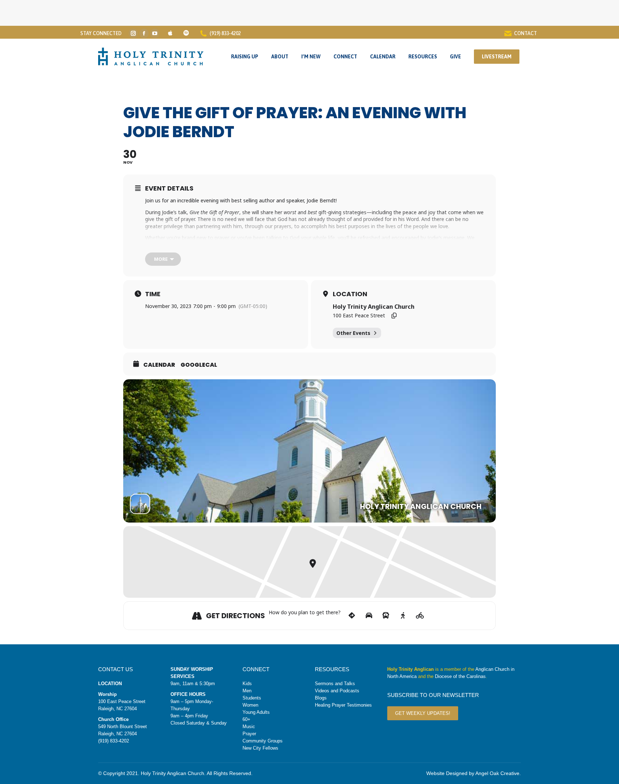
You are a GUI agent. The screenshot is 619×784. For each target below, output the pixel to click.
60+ (246, 719)
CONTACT (525, 33)
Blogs (321, 698)
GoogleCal (199, 365)
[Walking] (403, 615)
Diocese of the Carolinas (460, 676)
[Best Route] (352, 615)
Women (250, 705)
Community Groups (263, 741)
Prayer (249, 733)
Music (249, 726)
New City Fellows (260, 748)
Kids (247, 683)
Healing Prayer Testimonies (343, 705)
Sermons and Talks (335, 683)
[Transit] (386, 615)
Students (252, 698)
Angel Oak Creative (497, 773)
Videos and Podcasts (337, 690)
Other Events (353, 333)
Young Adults (256, 712)
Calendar (159, 365)
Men (247, 690)
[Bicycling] (420, 615)
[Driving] (368, 615)
